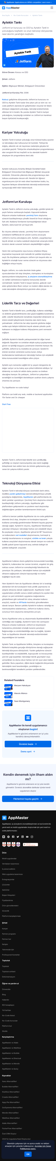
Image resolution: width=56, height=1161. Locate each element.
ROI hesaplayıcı (8, 1005)
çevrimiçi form (32, 215)
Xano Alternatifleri (9, 1081)
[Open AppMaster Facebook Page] (13, 837)
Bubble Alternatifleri (10, 1087)
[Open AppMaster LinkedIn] (22, 837)
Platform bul (7, 1026)
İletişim (5, 944)
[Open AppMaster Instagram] (32, 837)
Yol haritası (6, 1010)
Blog (4, 994)
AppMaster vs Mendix (11, 1064)
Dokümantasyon (8, 977)
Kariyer (5, 929)
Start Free (6, 404)
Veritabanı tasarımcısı (10, 864)
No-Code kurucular (10, 1021)
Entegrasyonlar (8, 879)
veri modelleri (21, 535)
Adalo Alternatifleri (9, 1123)
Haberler (5, 1000)
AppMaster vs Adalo (10, 1043)
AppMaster (28, 497)
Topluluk (5, 966)
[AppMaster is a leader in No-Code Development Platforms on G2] (4, 844)
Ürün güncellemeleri (10, 906)
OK (28, 1154)
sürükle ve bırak (39, 538)
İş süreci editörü (8, 869)
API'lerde (23, 602)
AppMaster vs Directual (11, 1058)
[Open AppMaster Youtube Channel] (27, 837)
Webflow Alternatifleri (11, 1118)
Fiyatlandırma (7, 900)
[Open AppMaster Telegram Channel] (8, 837)
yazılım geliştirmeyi (17, 494)
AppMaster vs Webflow (11, 1048)
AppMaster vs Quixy (10, 1069)
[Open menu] (52, 8)
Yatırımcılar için (8, 949)
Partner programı (9, 934)
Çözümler (6, 885)
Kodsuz (5, 99)
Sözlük (4, 1031)
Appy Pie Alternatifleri (11, 1102)
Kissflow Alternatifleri (10, 1092)
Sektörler (6, 890)
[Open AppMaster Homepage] (28, 818)
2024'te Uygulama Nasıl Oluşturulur (16, 1139)
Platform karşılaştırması (11, 916)
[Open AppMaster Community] (3, 836)
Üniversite (6, 989)
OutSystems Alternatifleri (12, 1107)
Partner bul (6, 939)
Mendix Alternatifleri (10, 1113)
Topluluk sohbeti (8, 971)
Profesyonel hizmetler (11, 955)
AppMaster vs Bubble (10, 1053)
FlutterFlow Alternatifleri (12, 1128)
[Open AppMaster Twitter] (18, 837)
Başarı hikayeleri (8, 895)
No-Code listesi (8, 1015)
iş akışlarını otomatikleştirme (40, 276)
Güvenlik (5, 911)
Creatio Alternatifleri (10, 1097)
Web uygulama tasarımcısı (12, 874)
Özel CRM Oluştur (9, 1134)
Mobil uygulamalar (9, 858)
